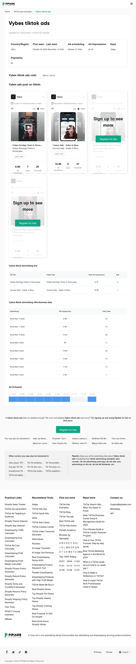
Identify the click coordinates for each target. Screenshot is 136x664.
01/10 (76, 565)
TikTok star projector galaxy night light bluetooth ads (36, 471)
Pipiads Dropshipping (42, 572)
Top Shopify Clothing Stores (42, 607)
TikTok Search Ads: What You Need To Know (92, 507)
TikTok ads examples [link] (23, 11)
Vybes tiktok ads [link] (43, 11)
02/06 (69, 561)
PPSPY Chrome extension (12, 613)
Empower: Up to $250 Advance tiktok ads (62, 438)
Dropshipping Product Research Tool (42, 566)
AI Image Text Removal (43, 552)
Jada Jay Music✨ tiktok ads (42, 438)
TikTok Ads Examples (64, 506)
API (112, 513)
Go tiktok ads (117, 443)
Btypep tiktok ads (99, 443)
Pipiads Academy (67, 530)
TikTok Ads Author (68, 525)
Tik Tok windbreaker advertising (36, 462)
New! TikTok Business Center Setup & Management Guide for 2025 (94, 520)
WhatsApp (115, 508)
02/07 (61, 561)
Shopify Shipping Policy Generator (16, 601)
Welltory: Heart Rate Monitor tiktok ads (82, 443)
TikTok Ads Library (41, 522)
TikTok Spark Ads (40, 513)
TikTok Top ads (66, 516)
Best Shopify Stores (41, 589)
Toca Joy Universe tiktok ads (121, 438)
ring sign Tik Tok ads (17, 466)
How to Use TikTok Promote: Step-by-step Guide (93, 543)
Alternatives (37, 539)
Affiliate (8, 619)
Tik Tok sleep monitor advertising (55, 466)
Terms (109, 652)
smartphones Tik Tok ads (18, 471)
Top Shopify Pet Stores (43, 593)
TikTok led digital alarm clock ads (18, 475)
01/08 (69, 569)
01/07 (76, 569)
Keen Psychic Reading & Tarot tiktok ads (62, 443)
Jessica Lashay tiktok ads (82, 438)
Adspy (35, 504)
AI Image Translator (41, 548)
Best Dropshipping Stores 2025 (41, 559)
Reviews (36, 543)
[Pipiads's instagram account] (26, 652)
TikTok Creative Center (43, 526)
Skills (34, 517)
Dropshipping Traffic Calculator (14, 531)
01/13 (69, 565)
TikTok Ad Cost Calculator (12, 547)
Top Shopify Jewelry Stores (41, 600)
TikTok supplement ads (55, 471)
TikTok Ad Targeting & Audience (15, 515)
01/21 (61, 565)
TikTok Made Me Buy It (43, 584)
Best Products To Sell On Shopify (42, 615)
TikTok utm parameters (15, 508)
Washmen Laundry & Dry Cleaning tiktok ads (42, 443)
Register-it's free (108, 139)
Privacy (97, 652)
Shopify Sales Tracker (15, 504)
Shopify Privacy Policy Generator (15, 570)
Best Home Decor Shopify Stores (40, 623)
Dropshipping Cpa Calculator (13, 539)
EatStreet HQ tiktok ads (102, 438)
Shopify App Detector (15, 525)
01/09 (61, 569)
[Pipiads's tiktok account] (20, 652)
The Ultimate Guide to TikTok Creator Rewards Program (94, 532)
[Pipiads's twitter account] (13, 652)
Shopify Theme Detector (16, 521)
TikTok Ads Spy (39, 508)
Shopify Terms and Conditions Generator (15, 585)
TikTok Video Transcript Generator (43, 533)
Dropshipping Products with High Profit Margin (43, 578)
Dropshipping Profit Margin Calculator (14, 562)
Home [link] (7, 11)
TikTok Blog (65, 512)
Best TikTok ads (66, 521)
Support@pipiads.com (120, 504)
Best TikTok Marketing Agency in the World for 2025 (94, 554)
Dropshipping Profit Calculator (14, 555)
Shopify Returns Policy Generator (15, 593)
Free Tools (10, 606)
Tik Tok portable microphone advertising (55, 462)
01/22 (76, 561)
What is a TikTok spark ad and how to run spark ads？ (94, 565)
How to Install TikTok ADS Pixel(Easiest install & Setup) (93, 583)
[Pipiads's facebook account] (7, 652)
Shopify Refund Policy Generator (15, 578)
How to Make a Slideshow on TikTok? (93, 574)
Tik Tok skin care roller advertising (36, 466)
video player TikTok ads (18, 462)
